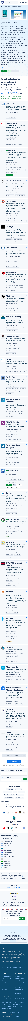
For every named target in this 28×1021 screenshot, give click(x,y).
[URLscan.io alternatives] (3, 202)
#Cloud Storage (5, 98)
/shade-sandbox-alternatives (8, 420)
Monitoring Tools (9, 795)
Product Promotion (7, 967)
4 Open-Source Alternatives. (12, 92)
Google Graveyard (19, 987)
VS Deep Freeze (7, 841)
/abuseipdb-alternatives (7, 270)
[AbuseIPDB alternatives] (3, 273)
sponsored (13, 941)
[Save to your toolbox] (4, 18)
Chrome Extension (6, 980)
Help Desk (8, 1002)
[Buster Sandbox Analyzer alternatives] (3, 446)
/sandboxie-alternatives (7, 102)
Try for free (9, 484)
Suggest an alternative (14, 761)
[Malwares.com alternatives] (3, 337)
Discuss (21, 967)
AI (2, 998)
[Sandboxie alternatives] (3, 104)
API (7, 969)
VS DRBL (5, 859)
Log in (3, 777)
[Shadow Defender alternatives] (4, 13)
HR (17, 1004)
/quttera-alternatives (6, 645)
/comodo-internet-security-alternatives (11, 561)
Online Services (20, 794)
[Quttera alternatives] (3, 648)
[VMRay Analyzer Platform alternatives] (3, 400)
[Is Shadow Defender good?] (9, 71)
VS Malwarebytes (7, 852)
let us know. (8, 879)
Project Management (7, 1006)
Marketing (21, 1002)
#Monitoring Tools (5, 96)
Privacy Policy (11, 1012)
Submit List (4, 987)
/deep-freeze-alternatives (7, 121)
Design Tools (22, 998)
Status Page (15, 70)
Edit (3, 67)
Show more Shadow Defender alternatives (14, 755)
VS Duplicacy (6, 861)
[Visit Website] (26, 180)
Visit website (9, 175)
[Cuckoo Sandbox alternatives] (3, 181)
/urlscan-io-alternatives (7, 199)
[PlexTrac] (3, 151)
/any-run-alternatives (6, 616)
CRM (3, 1002)
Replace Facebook (19, 978)
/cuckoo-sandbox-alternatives (9, 179)
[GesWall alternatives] (3, 710)
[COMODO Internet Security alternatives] (3, 563)
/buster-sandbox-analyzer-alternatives (11, 443)
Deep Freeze (13, 56)
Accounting (5, 1004)
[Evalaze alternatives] (3, 592)
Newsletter (4, 989)
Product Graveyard (19, 985)
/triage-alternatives (6, 491)
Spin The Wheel (15, 1016)
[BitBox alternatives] (3, 360)
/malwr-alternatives (6, 730)
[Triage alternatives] (3, 493)
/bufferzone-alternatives (7, 375)
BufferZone (7, 62)
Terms (18, 1012)
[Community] (22, 2)
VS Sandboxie (7, 843)
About (3, 969)
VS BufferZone (7, 845)
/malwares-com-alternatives (8, 334)
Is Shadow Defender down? (14, 887)
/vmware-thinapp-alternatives (8, 315)
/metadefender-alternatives (8, 665)
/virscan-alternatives (6, 540)
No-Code (6, 998)
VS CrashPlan (7, 865)
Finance (4, 1008)
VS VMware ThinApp (8, 848)
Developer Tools (14, 998)
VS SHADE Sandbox (8, 850)
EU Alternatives (20, 876)
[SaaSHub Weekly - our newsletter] (20, 2)
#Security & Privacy (16, 98)
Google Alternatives (19, 980)
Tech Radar (17, 976)
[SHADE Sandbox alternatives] (3, 423)
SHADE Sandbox (6, 65)
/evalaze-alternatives (6, 590)
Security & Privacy (9, 797)
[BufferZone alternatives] (3, 378)
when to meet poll (13, 1017)
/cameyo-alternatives (6, 225)
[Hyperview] (3, 471)
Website (4, 70)
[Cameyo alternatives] (3, 227)
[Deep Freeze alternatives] (3, 124)
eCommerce (12, 1004)
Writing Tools (22, 1004)
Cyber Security (18, 789)
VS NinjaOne (6, 863)
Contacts (15, 967)
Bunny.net (13, 1015)
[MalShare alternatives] (3, 297)
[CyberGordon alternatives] (3, 520)
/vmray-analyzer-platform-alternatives (10, 397)
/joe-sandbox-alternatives (7, 246)
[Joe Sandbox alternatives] (3, 248)
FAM (3, 688)
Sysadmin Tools (19, 797)
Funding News (5, 985)
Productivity (15, 1002)
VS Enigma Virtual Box (9, 856)
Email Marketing (7, 792)
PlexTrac (13, 899)
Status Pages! (5, 982)
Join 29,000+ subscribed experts (14, 922)
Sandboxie (4, 56)
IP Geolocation (22, 792)
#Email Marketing (16, 96)
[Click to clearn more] (14, 935)
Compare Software (6, 978)
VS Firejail (5, 854)
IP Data (15, 792)
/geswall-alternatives (6, 708)
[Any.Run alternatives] (3, 619)
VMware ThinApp (17, 62)
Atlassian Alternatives (20, 982)
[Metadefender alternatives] (3, 668)
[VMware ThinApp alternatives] (3, 317)
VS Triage (5, 867)
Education (9, 1008)
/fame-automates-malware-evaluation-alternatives (14, 686)
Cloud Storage (9, 789)
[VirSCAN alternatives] (3, 543)
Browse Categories (6, 976)
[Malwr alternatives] (3, 733)
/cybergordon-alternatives (7, 517)
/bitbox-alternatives (6, 357)
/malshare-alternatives (7, 294)
